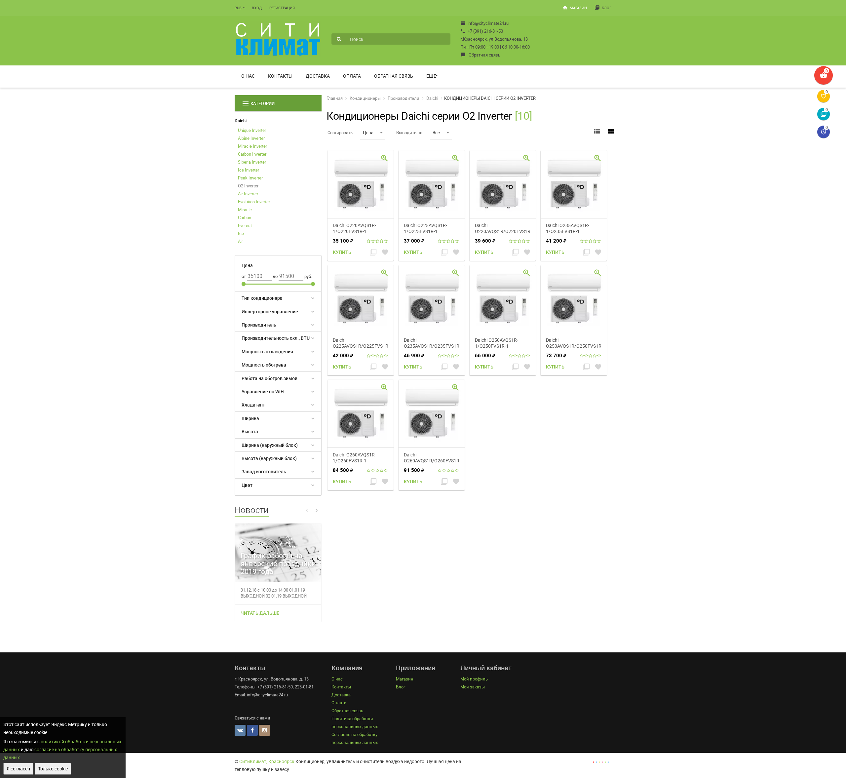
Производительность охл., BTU (276, 338)
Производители (403, 98)
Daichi (241, 120)
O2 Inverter (248, 186)
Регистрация (282, 7)
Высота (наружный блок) (269, 458)
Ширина (250, 418)
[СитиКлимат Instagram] (264, 730)
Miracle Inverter (252, 146)
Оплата (352, 76)
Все (436, 133)
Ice (241, 233)
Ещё (431, 76)
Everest (245, 225)
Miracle (245, 210)
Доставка (318, 76)
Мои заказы (472, 687)
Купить (342, 252)
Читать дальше (260, 613)
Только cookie (53, 768)
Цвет (247, 485)
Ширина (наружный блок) (270, 445)
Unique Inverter (252, 130)
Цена (368, 133)
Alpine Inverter (251, 138)
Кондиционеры (365, 98)
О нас (248, 76)
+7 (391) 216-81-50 (481, 31)
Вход (257, 7)
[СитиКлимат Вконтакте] (240, 730)
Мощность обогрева (264, 365)
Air (240, 241)
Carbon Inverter (252, 154)
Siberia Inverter (252, 162)
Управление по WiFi (263, 391)
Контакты (280, 76)
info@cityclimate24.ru (484, 23)
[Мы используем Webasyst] (601, 761)
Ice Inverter (248, 170)
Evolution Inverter (254, 202)
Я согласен (18, 768)
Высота (250, 431)
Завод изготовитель (264, 471)
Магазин (574, 7)
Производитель (259, 325)
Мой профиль (474, 679)
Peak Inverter (250, 178)
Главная (335, 98)
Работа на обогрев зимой (269, 378)
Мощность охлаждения (267, 351)
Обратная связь (480, 55)
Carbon (244, 217)
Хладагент (253, 405)
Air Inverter (248, 194)
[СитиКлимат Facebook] (252, 730)
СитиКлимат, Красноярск (266, 761)
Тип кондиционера (262, 298)
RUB (238, 7)
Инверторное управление (270, 311)
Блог (603, 7)
